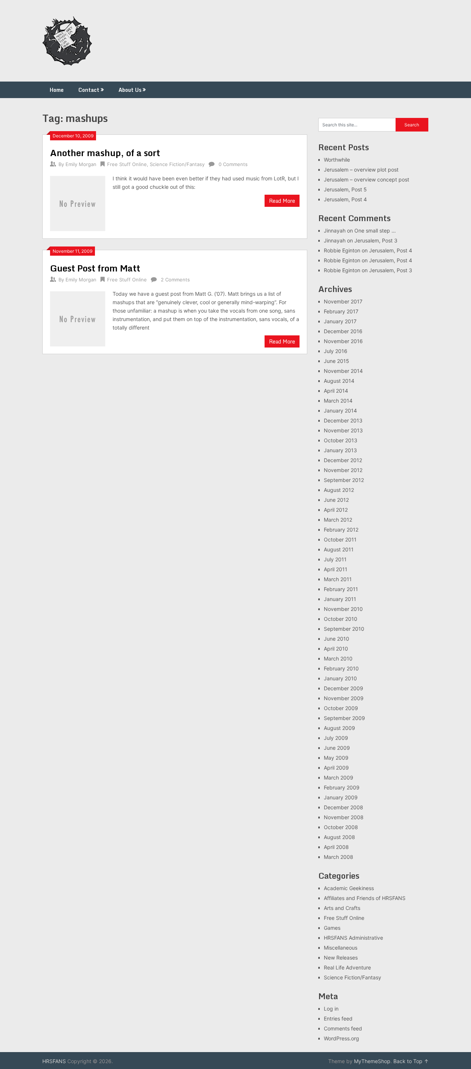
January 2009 (341, 797)
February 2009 (342, 787)
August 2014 (339, 381)
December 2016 (343, 331)
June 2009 (337, 748)
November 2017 (343, 301)
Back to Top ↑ (411, 1061)
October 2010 (340, 619)
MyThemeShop (372, 1061)
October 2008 (341, 827)
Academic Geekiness (349, 888)
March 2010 (338, 658)
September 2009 (344, 718)
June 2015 (336, 361)
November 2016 (343, 341)
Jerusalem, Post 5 (345, 189)
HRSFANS (54, 1061)
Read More (282, 201)
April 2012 (336, 510)
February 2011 (341, 589)
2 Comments (175, 279)
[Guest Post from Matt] (77, 317)
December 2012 (343, 460)
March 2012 (338, 519)
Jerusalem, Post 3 (375, 240)
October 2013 (340, 440)
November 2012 (343, 470)
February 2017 (341, 311)
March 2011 (338, 579)
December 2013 (343, 420)
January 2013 (340, 450)
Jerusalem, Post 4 (345, 199)
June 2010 (336, 639)
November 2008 (344, 817)
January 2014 (340, 410)
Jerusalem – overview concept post (366, 179)
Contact (88, 90)
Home (57, 90)
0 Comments (233, 164)
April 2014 (336, 391)
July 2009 (336, 738)
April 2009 (336, 767)
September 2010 (344, 629)
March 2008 (338, 857)
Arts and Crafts (342, 908)
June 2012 (336, 500)
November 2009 (344, 698)
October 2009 (341, 708)
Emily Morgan (80, 164)
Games (332, 928)
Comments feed (343, 1028)
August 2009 (339, 728)
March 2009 (338, 777)
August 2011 (339, 549)
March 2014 (338, 400)
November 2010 (343, 609)
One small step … (375, 230)
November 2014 (343, 371)
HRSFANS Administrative (353, 938)
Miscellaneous (340, 947)
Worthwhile (337, 159)
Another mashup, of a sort (105, 152)
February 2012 (341, 529)
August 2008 (339, 837)
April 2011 (335, 569)
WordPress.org (341, 1038)
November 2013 (343, 430)
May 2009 (336, 758)
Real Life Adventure (347, 967)
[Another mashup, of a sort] (77, 202)
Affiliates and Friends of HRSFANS (365, 898)
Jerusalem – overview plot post (361, 169)
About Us (129, 90)
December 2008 (343, 807)
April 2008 (336, 847)
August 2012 (339, 490)
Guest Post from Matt (95, 268)
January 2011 (340, 599)
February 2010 (341, 668)
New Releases (341, 957)
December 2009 (343, 688)
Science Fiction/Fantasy (177, 164)
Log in (331, 1008)
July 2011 (335, 559)
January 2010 (340, 678)
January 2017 (340, 321)
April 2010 (336, 648)
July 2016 (335, 351)
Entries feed (338, 1018)
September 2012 (344, 480)
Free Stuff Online (127, 164)
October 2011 (340, 539)
